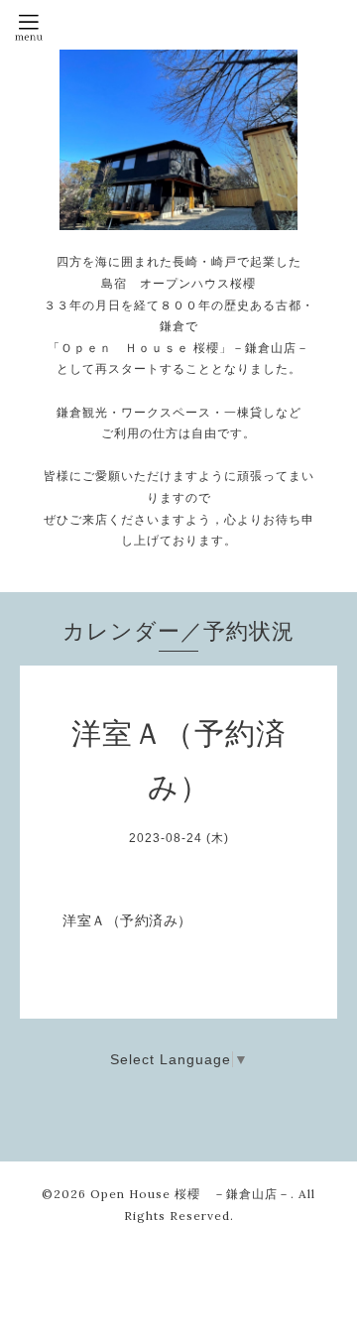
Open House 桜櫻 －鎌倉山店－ (190, 1193)
